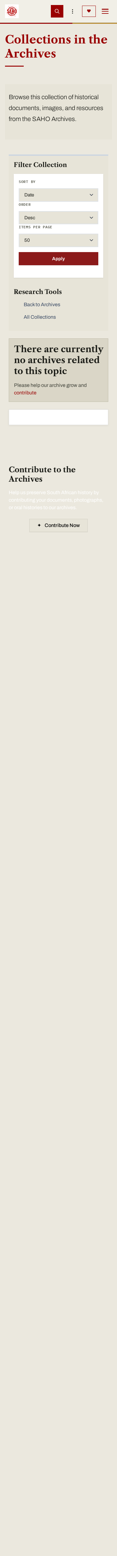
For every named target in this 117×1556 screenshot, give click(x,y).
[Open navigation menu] (105, 11)
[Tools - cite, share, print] (73, 11)
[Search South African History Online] (57, 11)
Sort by (27, 181)
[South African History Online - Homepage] (12, 11)
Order (25, 204)
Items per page (35, 227)
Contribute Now (58, 525)
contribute (25, 392)
